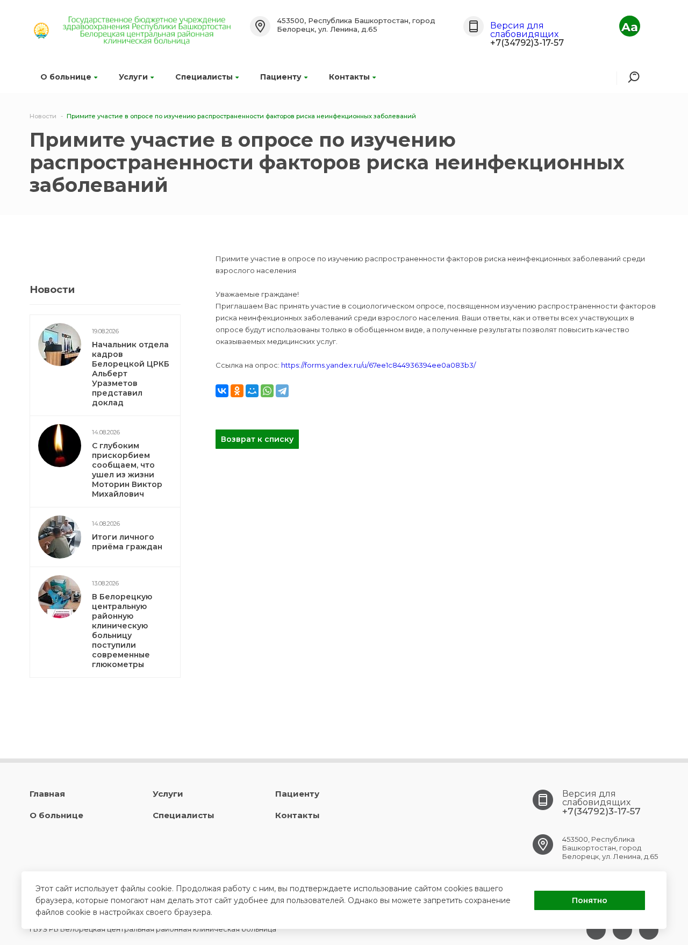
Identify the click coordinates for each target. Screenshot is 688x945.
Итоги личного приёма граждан (127, 542)
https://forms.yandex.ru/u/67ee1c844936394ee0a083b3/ (378, 365)
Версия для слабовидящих (524, 29)
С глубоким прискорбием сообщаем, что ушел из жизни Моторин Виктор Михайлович (127, 470)
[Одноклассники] (237, 390)
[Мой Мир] (252, 390)
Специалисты (204, 77)
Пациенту (281, 77)
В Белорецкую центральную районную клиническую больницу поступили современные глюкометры (122, 630)
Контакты (349, 77)
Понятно (589, 900)
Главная (47, 794)
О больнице (65, 77)
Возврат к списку (257, 439)
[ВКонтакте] (222, 390)
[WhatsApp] (267, 390)
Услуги (133, 77)
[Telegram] (282, 390)
